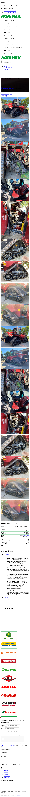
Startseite (6, 66)
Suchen (16, 558)
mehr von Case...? (26, 535)
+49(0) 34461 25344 (6, 783)
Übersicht (3, 88)
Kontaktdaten (4, 95)
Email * (2, 728)
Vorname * (3, 725)
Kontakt (6, 774)
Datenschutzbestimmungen (7, 745)
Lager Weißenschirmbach (10, 11)
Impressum (6, 777)
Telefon (2, 730)
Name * (2, 726)
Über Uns (6, 69)
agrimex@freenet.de (5, 788)
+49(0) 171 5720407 (6, 786)
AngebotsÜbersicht (8, 67)
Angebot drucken (5, 96)
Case (13, 88)
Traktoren (8, 88)
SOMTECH (18, 795)
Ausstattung (6, 597)
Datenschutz (7, 776)
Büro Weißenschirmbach (10, 12)
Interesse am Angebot (6, 94)
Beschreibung (7, 554)
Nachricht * (3, 735)
